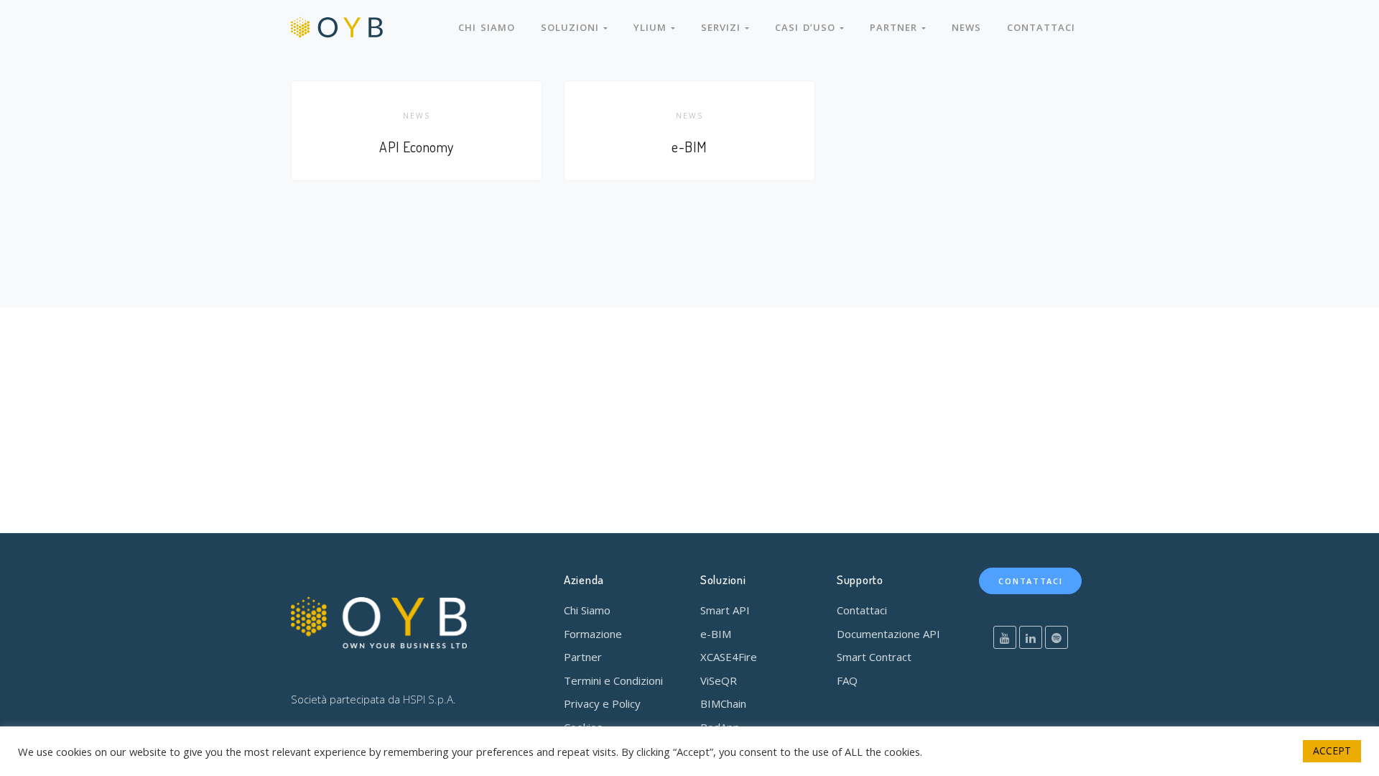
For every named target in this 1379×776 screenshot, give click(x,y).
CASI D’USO (807, 27)
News (966, 27)
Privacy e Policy (602, 703)
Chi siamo (486, 27)
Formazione (593, 634)
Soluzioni (572, 27)
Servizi (723, 27)
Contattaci (1041, 27)
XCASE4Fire (728, 657)
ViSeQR (718, 680)
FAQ (847, 680)
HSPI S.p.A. (429, 699)
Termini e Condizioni (613, 680)
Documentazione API (888, 634)
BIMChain (723, 703)
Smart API (725, 610)
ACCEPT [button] (1332, 750)
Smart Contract (874, 657)
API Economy (416, 147)
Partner (895, 27)
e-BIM (689, 147)
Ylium (652, 27)
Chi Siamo (587, 610)
